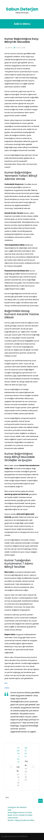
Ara (7, 797)
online (6, 688)
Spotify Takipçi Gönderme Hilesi (21, 820)
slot (5, 683)
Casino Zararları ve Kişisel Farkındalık (18, 769)
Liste (9, 810)
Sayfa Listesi (13, 817)
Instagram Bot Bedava (17, 807)
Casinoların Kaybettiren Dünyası (26, 763)
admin (10, 48)
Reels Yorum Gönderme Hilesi (20, 815)
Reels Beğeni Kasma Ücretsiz (20, 812)
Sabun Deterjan (22, 9)
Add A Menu (22, 24)
